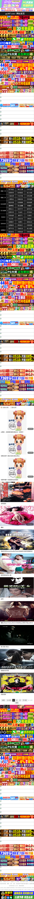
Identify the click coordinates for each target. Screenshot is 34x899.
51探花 (29, 215)
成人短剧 (29, 228)
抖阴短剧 (20, 231)
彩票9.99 (11, 212)
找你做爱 (29, 202)
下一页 (24, 700)
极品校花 (11, 231)
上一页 (9, 700)
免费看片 (11, 222)
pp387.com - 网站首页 (15, 13)
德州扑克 (29, 209)
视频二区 (3, 197)
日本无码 (29, 189)
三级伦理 (11, 196)
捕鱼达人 (11, 209)
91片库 (11, 218)
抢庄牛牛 (20, 209)
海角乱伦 (29, 222)
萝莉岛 (29, 218)
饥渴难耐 (20, 202)
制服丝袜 (20, 199)
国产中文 (11, 228)
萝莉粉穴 (20, 225)
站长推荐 (3, 204)
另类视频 (29, 199)
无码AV (3, 217)
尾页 (17, 702)
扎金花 (20, 212)
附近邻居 (11, 202)
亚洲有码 (11, 192)
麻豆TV (20, 215)
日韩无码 (29, 231)
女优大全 (20, 218)
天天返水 (29, 212)
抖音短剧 (11, 215)
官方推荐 (3, 210)
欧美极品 (20, 192)
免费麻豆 (11, 225)
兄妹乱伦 (20, 228)
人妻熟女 (11, 199)
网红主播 (20, 189)
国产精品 (11, 189)
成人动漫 (29, 192)
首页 (3, 700)
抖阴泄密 (29, 225)
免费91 (20, 222)
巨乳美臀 (29, 196)
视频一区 (3, 191)
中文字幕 (20, 196)
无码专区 (3, 223)
